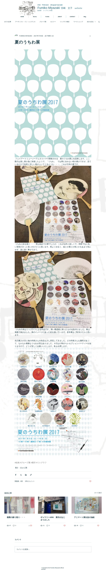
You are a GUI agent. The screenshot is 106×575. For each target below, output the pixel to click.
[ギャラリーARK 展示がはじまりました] (53, 505)
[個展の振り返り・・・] (19, 505)
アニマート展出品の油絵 (84, 517)
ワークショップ (78, 21)
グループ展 (43, 21)
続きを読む (90, 21)
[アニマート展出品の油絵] (87, 505)
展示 (16, 467)
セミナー (53, 21)
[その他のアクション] (90, 36)
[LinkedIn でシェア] (26, 475)
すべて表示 (98, 493)
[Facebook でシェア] (16, 475)
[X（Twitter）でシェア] (21, 475)
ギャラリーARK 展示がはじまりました (52, 518)
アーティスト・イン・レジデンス (25, 21)
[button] (99, 22)
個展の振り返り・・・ (16, 517)
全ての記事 (7, 21)
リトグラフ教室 (64, 21)
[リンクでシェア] (31, 475)
